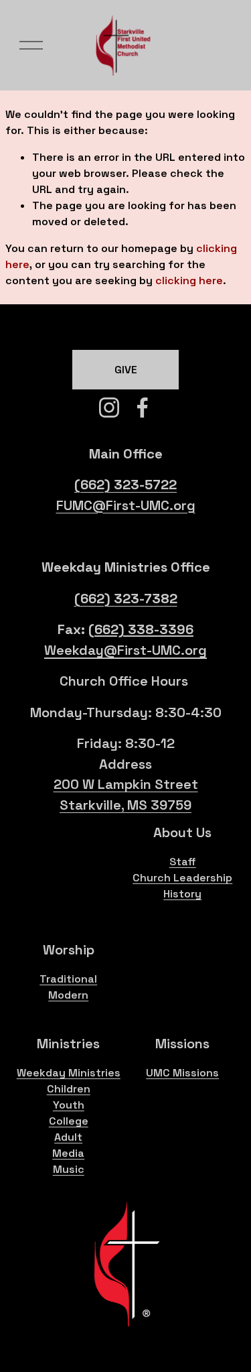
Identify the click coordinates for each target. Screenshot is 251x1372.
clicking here (189, 280)
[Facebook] (142, 407)
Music (68, 1169)
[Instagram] (109, 407)
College (68, 1121)
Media (68, 1153)
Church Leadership (182, 878)
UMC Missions (182, 1073)
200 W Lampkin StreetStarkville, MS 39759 (126, 794)
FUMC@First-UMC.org (125, 505)
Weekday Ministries (68, 1073)
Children (68, 1089)
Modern (68, 995)
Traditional (68, 979)
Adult (68, 1137)
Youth (68, 1105)
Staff (182, 862)
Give (125, 370)
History (182, 894)
